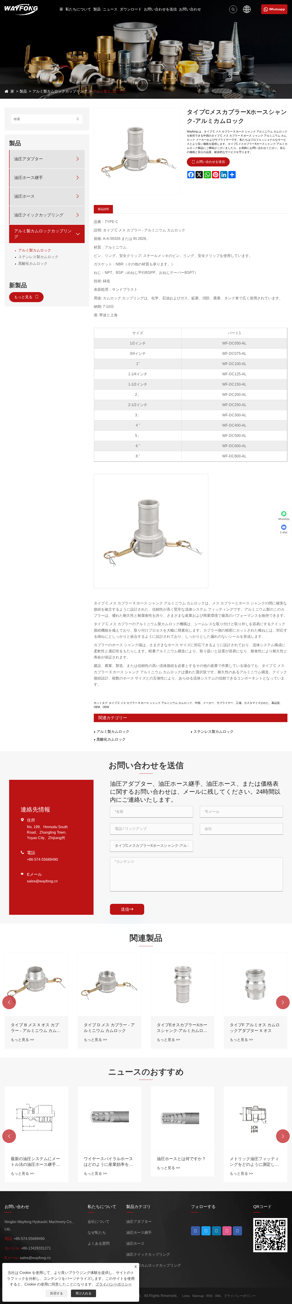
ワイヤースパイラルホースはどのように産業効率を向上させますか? (108, 1161)
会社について (99, 1222)
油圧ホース (24, 196)
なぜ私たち (97, 1232)
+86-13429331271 (36, 1248)
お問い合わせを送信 (160, 9)
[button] (9, 1002)
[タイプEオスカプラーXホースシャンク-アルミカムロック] (182, 984)
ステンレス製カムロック (38, 257)
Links (186, 1296)
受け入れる (83, 1293)
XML (218, 1296)
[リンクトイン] (206, 1230)
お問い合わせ (190, 9)
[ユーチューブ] (216, 1230)
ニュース (110, 9)
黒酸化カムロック (32, 263)
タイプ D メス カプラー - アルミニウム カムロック (109, 1028)
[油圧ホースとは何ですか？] (182, 1118)
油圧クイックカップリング (38, 215)
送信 (127, 909)
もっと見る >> (22, 1040)
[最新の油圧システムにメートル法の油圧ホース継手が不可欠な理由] (36, 1118)
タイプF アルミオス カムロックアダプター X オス (255, 1028)
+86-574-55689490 (42, 859)
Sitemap (198, 1296)
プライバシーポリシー (240, 1296)
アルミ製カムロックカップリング (59, 91)
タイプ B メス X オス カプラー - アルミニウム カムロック (36, 1028)
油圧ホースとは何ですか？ (181, 1158)
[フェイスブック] (195, 1230)
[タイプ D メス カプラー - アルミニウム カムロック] (109, 984)
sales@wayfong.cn (42, 881)
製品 (97, 9)
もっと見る (23, 297)
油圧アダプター (28, 159)
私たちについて (78, 9)
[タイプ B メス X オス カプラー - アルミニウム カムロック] (36, 984)
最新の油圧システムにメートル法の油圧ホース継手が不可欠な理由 (35, 1161)
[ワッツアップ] (237, 1230)
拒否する (56, 1293)
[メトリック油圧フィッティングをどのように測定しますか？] (255, 1118)
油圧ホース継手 (28, 177)
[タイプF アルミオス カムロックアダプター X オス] (255, 984)
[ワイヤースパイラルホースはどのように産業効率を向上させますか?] (109, 1118)
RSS (209, 1296)
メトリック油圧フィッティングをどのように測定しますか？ (254, 1161)
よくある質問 (99, 1243)
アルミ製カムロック (109, 91)
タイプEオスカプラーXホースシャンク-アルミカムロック (182, 1028)
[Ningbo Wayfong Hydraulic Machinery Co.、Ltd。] (21, 9)
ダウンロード (131, 9)
